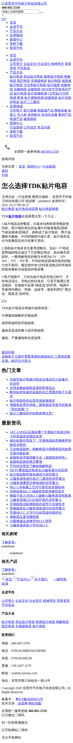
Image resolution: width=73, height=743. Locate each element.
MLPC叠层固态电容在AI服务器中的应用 (39, 470)
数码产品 (64, 114)
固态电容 (23, 80)
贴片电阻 (54, 80)
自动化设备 (49, 114)
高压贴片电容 (33, 76)
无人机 (22, 114)
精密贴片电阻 (53, 76)
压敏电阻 (34, 89)
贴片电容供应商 (26, 209)
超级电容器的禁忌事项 (26, 461)
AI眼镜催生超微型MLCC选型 (31, 521)
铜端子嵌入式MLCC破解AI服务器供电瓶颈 (40, 495)
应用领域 (16, 35)
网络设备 (60, 110)
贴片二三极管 (30, 102)
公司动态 (30, 127)
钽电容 (14, 102)
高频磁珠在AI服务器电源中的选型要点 (37, 508)
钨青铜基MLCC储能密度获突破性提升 (37, 491)
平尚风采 (23, 68)
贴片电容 (16, 76)
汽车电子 (16, 110)
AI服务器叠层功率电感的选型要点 (34, 483)
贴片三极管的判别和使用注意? (31, 413)
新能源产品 (45, 110)
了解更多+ (9, 542)
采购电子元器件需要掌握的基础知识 (28, 356)
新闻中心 (16, 39)
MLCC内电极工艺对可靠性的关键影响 (37, 487)
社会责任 (43, 64)
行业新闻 (16, 127)
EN (4, 19)
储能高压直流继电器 (24, 517)
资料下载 (16, 43)
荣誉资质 (63, 600)
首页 (13, 22)
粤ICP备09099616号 (29, 699)
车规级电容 (39, 80)
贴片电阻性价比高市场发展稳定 (32, 400)
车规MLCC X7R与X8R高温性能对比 (36, 512)
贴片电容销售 (48, 209)
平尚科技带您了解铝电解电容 (31, 466)
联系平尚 (16, 48)
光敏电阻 (20, 89)
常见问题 (43, 127)
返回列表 (8, 352)
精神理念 (57, 64)
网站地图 (34, 703)
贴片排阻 (64, 97)
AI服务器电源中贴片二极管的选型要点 (37, 478)
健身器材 (30, 119)
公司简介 (16, 64)
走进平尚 (16, 26)
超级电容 (51, 97)
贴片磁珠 (53, 85)
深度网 (23, 703)
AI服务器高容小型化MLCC (29, 525)
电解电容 (62, 622)
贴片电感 (20, 93)
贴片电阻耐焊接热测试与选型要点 (34, 474)
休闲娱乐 (34, 114)
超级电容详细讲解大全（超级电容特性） (39, 457)
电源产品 (16, 119)
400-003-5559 (50, 151)
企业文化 (30, 64)
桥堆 (20, 97)
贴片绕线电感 (34, 97)
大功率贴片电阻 (35, 85)
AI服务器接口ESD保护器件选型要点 (36, 500)
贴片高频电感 (37, 93)
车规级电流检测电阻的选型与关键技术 (37, 504)
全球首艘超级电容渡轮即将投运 (32, 388)
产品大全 (16, 31)
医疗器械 (30, 110)
